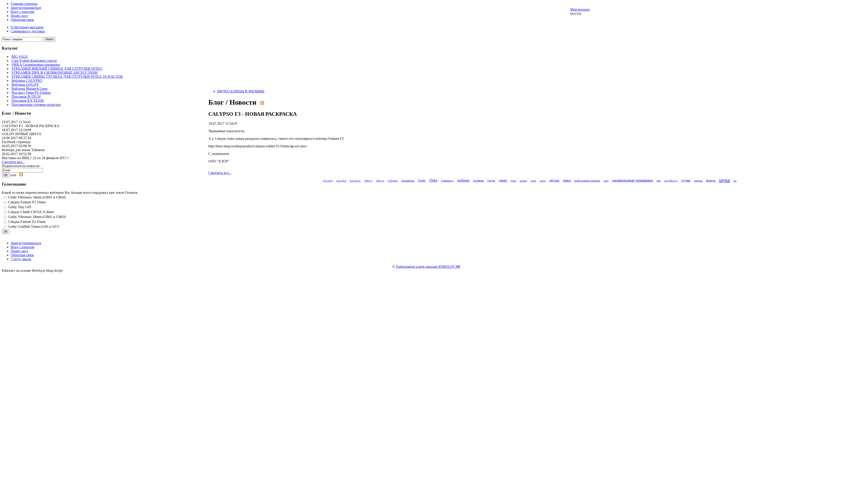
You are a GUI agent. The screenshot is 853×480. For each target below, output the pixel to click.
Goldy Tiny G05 (19, 207)
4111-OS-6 (328, 181)
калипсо (523, 181)
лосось (543, 181)
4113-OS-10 (355, 181)
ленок (533, 181)
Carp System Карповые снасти (34, 60)
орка (567, 180)
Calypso (393, 180)
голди (491, 180)
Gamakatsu (408, 180)
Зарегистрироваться (26, 8)
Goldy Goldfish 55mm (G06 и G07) (33, 226)
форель (710, 180)
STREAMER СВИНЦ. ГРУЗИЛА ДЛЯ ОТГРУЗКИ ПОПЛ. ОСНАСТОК (67, 76)
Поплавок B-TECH (26, 96)
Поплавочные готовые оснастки (36, 104)
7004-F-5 (368, 181)
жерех (513, 181)
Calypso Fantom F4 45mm (27, 222)
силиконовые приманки (632, 180)
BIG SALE (20, 56)
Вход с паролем (22, 12)
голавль (478, 180)
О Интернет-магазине (27, 27)
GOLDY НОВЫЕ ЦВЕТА (21, 134)
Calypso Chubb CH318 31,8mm (31, 212)
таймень (698, 180)
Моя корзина (580, 9)
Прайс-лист (19, 16)
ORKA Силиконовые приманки (36, 64)
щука (724, 180)
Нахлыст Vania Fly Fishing (31, 92)
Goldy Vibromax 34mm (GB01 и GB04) (37, 197)
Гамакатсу (447, 180)
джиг (503, 180)
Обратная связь (22, 20)
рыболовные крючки (587, 180)
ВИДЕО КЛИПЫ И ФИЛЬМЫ (240, 91)
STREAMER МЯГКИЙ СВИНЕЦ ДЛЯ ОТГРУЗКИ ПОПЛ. (57, 68)
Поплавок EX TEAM (28, 100)
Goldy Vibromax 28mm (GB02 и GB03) (37, 217)
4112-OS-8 (341, 181)
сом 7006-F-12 (671, 181)
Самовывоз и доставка (28, 31)
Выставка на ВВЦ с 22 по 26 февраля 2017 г (35, 158)
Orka (433, 180)
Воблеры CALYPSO (27, 80)
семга (606, 181)
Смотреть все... (13, 162)
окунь (554, 180)
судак (685, 180)
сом (658, 180)
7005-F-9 (380, 181)
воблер (463, 180)
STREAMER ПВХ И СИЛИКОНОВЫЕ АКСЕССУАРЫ (55, 72)
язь (735, 181)
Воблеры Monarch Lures (30, 88)
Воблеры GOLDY (25, 84)
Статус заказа (21, 259)
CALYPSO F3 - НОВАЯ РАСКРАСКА (31, 126)
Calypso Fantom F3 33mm (27, 202)
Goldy (422, 180)
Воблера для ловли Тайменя (23, 150)
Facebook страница (16, 142)
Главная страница (24, 4)
